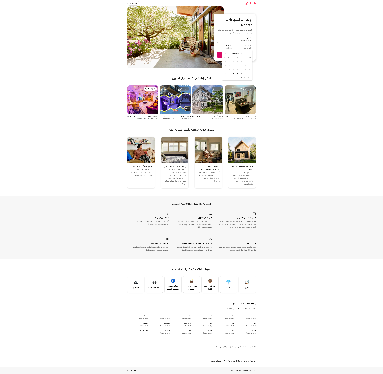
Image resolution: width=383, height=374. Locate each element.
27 (229, 74)
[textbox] (243, 48)
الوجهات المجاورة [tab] (230, 309)
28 (225, 74)
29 (249, 78)
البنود (232, 370)
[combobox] (234, 40)
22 (249, 74)
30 (245, 78)
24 (241, 74)
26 (233, 74)
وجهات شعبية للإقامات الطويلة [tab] (247, 309)
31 (241, 78)
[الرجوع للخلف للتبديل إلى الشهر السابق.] (248, 53)
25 (237, 74)
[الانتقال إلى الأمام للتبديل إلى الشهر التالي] (225, 53)
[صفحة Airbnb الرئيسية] (250, 3)
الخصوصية (238, 370)
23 (245, 74)
